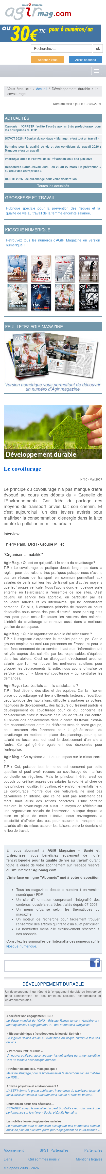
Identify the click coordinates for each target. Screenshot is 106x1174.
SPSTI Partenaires (54, 1150)
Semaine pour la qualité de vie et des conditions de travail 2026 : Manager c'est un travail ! (53, 148)
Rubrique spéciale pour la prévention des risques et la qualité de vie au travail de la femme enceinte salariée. (53, 210)
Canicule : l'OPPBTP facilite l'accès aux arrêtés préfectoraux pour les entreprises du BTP (53, 128)
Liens (8, 1159)
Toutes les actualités (53, 185)
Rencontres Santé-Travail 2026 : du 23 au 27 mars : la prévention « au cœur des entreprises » (53, 169)
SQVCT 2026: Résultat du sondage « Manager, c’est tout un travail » (52, 138)
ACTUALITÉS (17, 118)
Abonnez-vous (47, 59)
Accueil (41, 88)
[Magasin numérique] (53, 281)
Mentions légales (89, 1159)
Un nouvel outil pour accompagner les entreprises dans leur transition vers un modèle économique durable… (53, 1057)
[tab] (53, 128)
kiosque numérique (21, 946)
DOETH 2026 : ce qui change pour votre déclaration (41, 179)
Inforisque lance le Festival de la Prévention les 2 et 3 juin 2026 (48, 158)
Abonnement (14, 1150)
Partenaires (93, 1150)
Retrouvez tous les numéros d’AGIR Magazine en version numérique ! (53, 242)
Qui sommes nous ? (44, 1159)
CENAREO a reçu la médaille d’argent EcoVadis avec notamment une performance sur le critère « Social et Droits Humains (53, 1110)
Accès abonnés (85, 59)
